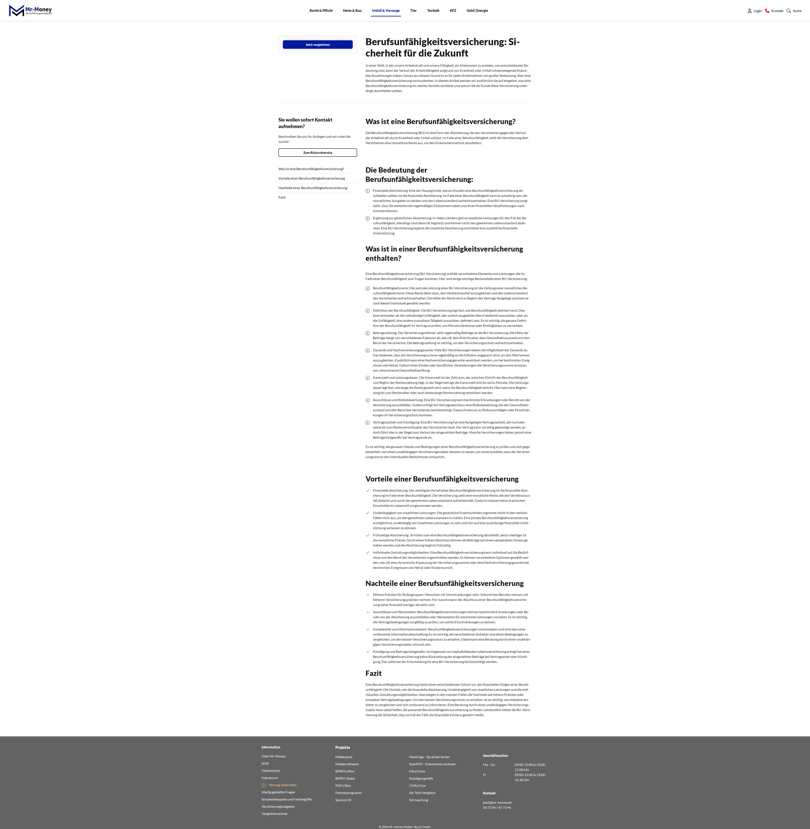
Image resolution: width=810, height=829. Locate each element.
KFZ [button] (453, 10)
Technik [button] (433, 10)
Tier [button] (413, 10)
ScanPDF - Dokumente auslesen (432, 764)
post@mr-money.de (497, 802)
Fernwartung (418, 800)
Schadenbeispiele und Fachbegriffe (287, 799)
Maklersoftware (347, 764)
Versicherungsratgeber (278, 806)
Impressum (270, 778)
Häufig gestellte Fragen (278, 792)
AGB (265, 763)
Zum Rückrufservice (317, 152)
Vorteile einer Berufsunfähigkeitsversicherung (311, 178)
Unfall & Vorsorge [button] (386, 10)
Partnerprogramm (348, 793)
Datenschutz (271, 770)
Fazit (282, 197)
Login (758, 11)
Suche (797, 11)
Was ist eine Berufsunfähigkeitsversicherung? (311, 169)
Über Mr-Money (274, 756)
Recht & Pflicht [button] (321, 10)
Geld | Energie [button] (477, 10)
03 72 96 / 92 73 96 (497, 807)
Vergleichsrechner (275, 813)
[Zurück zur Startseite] (30, 10)
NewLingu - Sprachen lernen (429, 757)
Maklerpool (343, 757)
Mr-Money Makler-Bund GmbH (410, 827)
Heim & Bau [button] (352, 10)
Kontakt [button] (777, 11)
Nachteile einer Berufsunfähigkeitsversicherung (312, 188)
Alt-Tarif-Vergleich (422, 793)
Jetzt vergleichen (318, 44)
